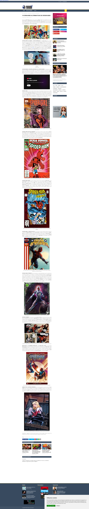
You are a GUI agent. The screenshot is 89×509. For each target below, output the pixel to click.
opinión (58, 91)
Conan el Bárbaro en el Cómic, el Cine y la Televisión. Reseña (26, 451)
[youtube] (65, 1)
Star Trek (61, 91)
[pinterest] (63, 1)
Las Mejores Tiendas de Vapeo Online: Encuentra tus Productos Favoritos (31, 492)
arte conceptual (55, 89)
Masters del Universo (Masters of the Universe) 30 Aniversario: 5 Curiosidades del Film (60, 76)
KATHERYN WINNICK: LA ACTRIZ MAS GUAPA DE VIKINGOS (61, 488)
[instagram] (61, 1)
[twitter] (60, 1)
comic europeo (55, 92)
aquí (33, 47)
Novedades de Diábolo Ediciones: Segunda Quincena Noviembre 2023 (46, 451)
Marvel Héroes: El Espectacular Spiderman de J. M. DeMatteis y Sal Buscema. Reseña (36, 452)
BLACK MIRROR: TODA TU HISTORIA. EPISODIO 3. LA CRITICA (61, 50)
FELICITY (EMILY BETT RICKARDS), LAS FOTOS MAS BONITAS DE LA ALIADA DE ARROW (61, 492)
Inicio (23, 13)
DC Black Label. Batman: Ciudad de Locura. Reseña (61, 46)
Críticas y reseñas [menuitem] (29, 10)
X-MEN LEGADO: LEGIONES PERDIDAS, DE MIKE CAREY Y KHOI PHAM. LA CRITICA (61, 55)
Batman (59, 85)
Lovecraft (65, 91)
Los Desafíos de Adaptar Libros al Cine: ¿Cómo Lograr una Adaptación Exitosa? (31, 496)
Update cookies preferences (4, 0)
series (56, 85)
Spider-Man (25, 13)
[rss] (66, 1)
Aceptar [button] (48, 505)
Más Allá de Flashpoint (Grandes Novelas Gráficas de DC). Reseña (61, 41)
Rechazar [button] (53, 505)
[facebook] (56, 29)
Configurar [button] (58, 505)
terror (62, 85)
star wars (54, 91)
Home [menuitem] (24, 10)
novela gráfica (55, 88)
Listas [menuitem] (35, 10)
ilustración (60, 89)
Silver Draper (24, 17)
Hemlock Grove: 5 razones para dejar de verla (62, 59)
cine (53, 85)
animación (63, 89)
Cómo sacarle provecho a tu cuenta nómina (31, 488)
